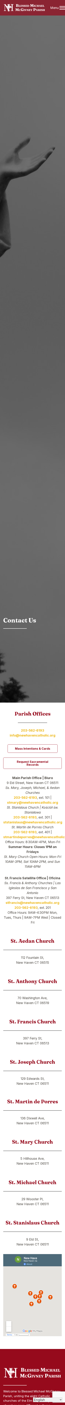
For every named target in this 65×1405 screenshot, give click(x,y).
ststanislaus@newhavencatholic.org (32, 822)
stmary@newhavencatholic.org (32, 802)
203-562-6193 (32, 730)
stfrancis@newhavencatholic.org (32, 903)
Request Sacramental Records (32, 763)
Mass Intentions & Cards (32, 748)
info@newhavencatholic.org (32, 735)
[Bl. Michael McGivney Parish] (24, 7)
